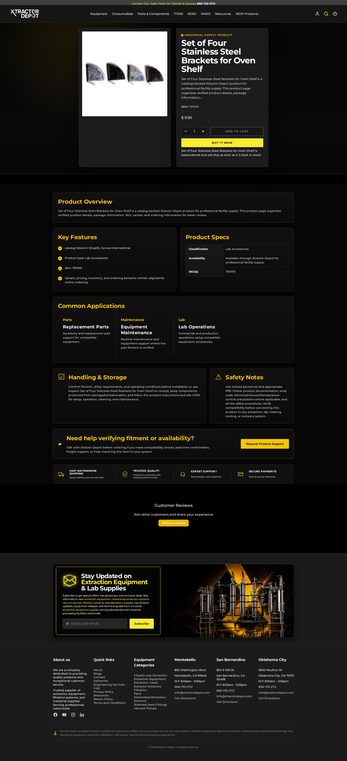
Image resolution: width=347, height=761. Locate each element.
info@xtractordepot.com (192, 692)
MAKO (206, 14)
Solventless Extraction (150, 697)
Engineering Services (109, 684)
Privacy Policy (103, 692)
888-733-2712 (206, 3)
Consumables (122, 14)
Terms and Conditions (110, 703)
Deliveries (101, 681)
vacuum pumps (72, 602)
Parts (137, 693)
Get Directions (185, 698)
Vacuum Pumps (145, 708)
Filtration (140, 690)
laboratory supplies (121, 602)
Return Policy (103, 699)
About (98, 670)
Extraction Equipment (150, 679)
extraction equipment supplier (81, 609)
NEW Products (247, 14)
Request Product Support (265, 444)
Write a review (173, 523)
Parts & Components (153, 14)
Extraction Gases (146, 682)
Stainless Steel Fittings (150, 704)
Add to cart (237, 131)
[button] (335, 13)
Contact (99, 677)
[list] (124, 73)
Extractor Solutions (147, 686)
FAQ (97, 688)
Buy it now (222, 143)
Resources (223, 14)
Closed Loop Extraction (150, 675)
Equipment (98, 14)
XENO (191, 14)
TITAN (178, 14)
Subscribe (141, 623)
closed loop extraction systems (130, 599)
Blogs (98, 673)
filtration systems (93, 602)
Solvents (140, 701)
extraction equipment (97, 599)
